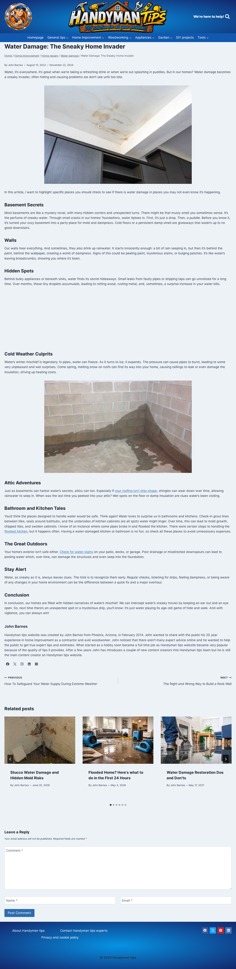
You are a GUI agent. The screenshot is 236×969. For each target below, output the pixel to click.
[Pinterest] (221, 930)
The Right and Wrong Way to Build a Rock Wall (197, 681)
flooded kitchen (15, 531)
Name (12, 900)
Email (127, 900)
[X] (213, 930)
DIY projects (185, 37)
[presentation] (39, 740)
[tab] (111, 805)
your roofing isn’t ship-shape (136, 491)
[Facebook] (205, 930)
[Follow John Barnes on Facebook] (7, 664)
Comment (14, 850)
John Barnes (21, 785)
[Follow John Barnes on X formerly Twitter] (15, 664)
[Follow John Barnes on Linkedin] (29, 664)
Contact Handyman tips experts (83, 930)
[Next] (226, 759)
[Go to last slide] (10, 759)
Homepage (35, 37)
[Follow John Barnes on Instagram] (22, 664)
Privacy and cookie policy (60, 937)
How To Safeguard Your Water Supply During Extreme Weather (50, 681)
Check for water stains (76, 552)
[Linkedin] (228, 930)
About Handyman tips (28, 930)
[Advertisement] (118, 318)
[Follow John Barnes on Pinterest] (36, 664)
